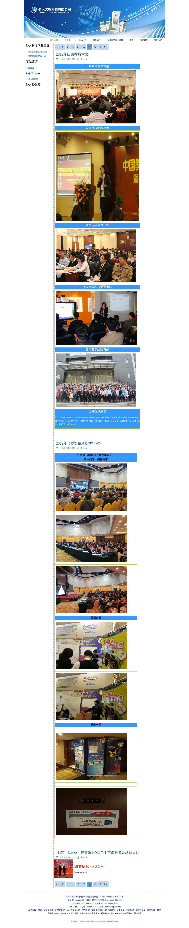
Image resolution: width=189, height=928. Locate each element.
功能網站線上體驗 (115, 40)
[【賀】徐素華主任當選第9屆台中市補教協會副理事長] (64, 878)
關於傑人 (68, 40)
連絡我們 (158, 40)
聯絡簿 (31, 68)
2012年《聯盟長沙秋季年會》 (79, 443)
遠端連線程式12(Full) (37, 56)
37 (78, 47)
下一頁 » (103, 47)
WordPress (83, 921)
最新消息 (54, 40)
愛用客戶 (97, 40)
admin (85, 59)
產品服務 (83, 40)
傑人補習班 (33, 79)
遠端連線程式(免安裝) (37, 52)
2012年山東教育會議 (72, 54)
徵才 (131, 40)
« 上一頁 (60, 47)
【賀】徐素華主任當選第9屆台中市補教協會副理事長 (97, 853)
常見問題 (144, 40)
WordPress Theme (97, 921)
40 (95, 47)
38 (84, 47)
